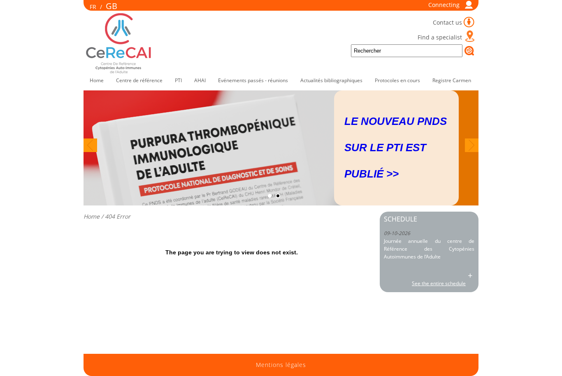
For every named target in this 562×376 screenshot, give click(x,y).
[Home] (119, 71)
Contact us (447, 22)
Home (97, 80)
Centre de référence (139, 80)
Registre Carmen (451, 80)
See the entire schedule (439, 283)
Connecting (444, 5)
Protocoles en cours (397, 80)
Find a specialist (440, 37)
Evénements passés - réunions (253, 80)
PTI (178, 80)
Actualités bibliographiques (331, 80)
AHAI (200, 80)
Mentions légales (281, 365)
